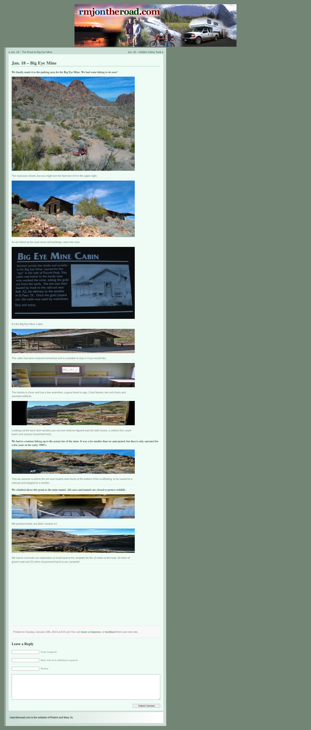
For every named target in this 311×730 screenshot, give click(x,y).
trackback (110, 632)
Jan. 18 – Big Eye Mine (34, 62)
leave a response (91, 632)
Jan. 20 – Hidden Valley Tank (144, 52)
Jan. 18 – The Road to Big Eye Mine (31, 52)
